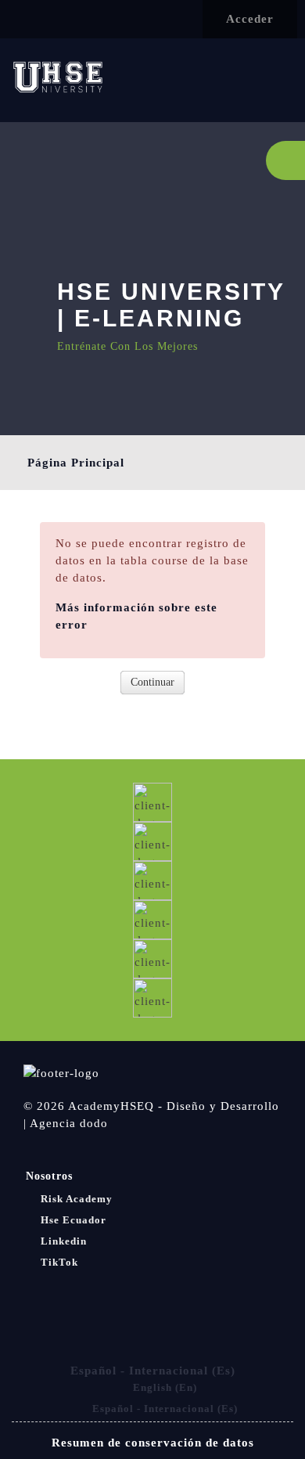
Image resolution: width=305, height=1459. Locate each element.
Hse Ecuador (73, 1220)
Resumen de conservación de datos (153, 1442)
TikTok (59, 1262)
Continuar (152, 682)
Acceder (250, 19)
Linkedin (64, 1241)
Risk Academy (77, 1199)
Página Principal (75, 462)
